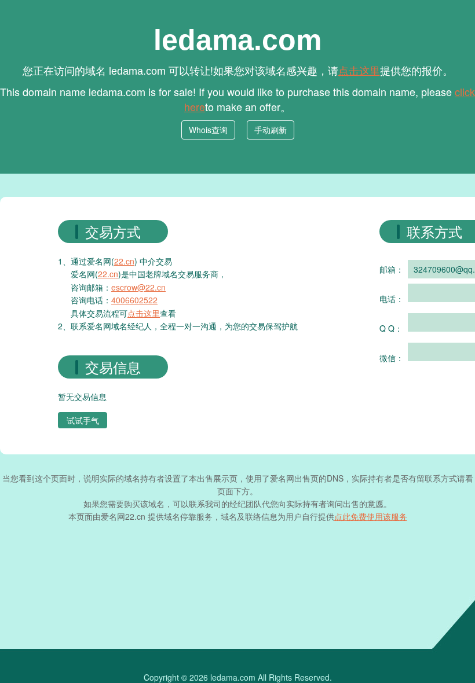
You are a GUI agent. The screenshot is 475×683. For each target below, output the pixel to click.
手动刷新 (270, 129)
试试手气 (83, 420)
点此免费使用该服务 (370, 516)
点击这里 (359, 70)
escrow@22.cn (138, 287)
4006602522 (134, 300)
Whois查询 (208, 129)
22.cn (124, 261)
